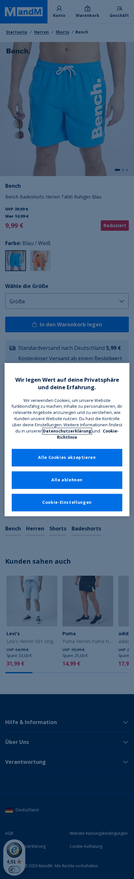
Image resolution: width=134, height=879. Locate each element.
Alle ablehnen (67, 480)
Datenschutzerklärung (67, 431)
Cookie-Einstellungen (67, 502)
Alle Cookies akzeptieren (67, 457)
